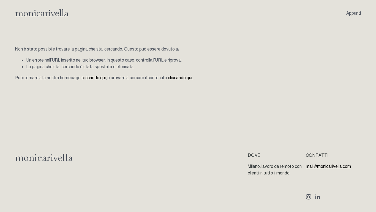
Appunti (353, 13)
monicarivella (42, 13)
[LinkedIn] (317, 197)
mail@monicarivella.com (328, 166)
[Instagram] (308, 197)
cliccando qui (93, 77)
